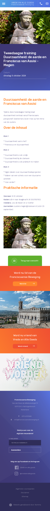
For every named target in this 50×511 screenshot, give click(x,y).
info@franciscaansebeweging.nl (26, 420)
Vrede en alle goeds (27, 467)
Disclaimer (25, 493)
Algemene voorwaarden (25, 489)
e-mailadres (13, 439)
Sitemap (25, 496)
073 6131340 (27, 416)
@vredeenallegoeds (27, 473)
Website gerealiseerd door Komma (27, 505)
